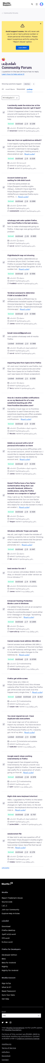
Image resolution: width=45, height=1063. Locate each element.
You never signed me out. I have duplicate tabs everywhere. (20, 717)
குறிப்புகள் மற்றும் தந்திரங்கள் (28, 348)
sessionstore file (14, 834)
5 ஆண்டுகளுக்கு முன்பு (27, 246)
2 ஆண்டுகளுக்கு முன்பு (28, 474)
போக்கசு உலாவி (7, 942)
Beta (4, 959)
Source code (7, 902)
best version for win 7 (16, 569)
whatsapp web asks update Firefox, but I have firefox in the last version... (23, 221)
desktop (27, 84)
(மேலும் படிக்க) (29, 154)
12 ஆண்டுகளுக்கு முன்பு (28, 168)
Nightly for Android (10, 970)
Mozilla (7, 884)
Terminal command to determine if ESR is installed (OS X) (20, 294)
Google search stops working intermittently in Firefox (19, 757)
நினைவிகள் (6, 1056)
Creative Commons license (28, 1039)
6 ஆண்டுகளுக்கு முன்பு (32, 211)
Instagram (10, 1022)
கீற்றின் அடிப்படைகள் (25, 856)
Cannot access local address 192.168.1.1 (24, 641)
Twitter (2, 1022)
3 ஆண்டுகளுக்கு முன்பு (28, 522)
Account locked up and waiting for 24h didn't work (18, 179)
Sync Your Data (8, 995)
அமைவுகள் (22, 163)
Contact (5, 1060)
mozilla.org (6, 1044)
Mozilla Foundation (13, 1030)
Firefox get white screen (17, 679)
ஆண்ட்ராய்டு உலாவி (9, 934)
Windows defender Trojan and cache (22, 531)
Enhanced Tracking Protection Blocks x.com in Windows (20, 602)
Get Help (5, 999)
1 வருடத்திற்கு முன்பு (27, 591)
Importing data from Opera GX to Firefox (24, 363)
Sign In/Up (6, 983)
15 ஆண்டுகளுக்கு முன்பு (31, 131)
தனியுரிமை (6, 1052)
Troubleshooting (25, 664)
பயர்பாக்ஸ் (13, 128)
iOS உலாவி (6, 938)
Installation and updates (28, 586)
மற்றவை (21, 241)
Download (6, 926)
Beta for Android (9, 963)
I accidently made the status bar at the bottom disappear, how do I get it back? (24, 106)
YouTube (6, 1022)
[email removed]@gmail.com (19, 333)
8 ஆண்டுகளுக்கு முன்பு (29, 434)
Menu (36, 4)
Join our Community (10, 910)
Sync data (22, 206)
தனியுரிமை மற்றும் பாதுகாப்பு (28, 428)
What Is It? (6, 987)
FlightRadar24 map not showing (20, 255)
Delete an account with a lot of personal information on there (20, 444)
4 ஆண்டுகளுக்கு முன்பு (30, 283)
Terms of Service (9, 1048)
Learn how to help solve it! (13, 74)
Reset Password (9, 991)
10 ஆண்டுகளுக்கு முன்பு (29, 324)
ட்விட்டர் (4, 906)
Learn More (22, 48)
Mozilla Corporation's (15, 1028)
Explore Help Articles (11, 913)
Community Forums (11, 13)
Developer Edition (9, 955)
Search (32, 4)
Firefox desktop (8, 930)
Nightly (5, 967)
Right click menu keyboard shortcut (22, 796)
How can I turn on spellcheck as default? (24, 140)
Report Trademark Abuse (12, 898)
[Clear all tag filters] (33, 84)
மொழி (4, 1012)
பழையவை (5, 868)
